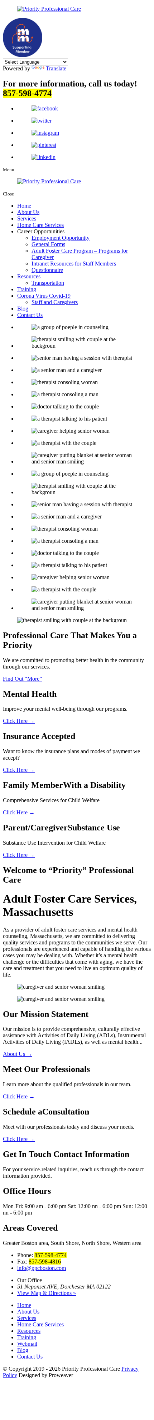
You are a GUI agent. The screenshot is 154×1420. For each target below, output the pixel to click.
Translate (56, 68)
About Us (28, 212)
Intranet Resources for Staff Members (74, 263)
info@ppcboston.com (41, 1268)
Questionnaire (47, 270)
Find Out (21, 679)
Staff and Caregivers (55, 302)
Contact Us (30, 315)
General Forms (48, 244)
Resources (28, 276)
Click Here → (19, 721)
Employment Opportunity (61, 238)
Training (26, 289)
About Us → (17, 1054)
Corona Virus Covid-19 (44, 296)
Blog (22, 309)
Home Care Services (40, 225)
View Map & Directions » (46, 1293)
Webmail (27, 1344)
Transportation (48, 283)
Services (26, 218)
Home (24, 206)
